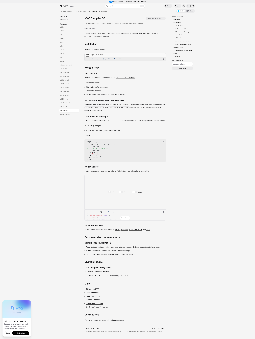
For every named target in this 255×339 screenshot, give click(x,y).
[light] (188, 6)
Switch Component (93, 296)
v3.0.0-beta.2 (64, 95)
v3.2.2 (62, 34)
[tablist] (125, 55)
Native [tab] (190, 11)
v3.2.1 (62, 38)
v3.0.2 (62, 61)
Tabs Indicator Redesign (96, 116)
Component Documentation (97, 243)
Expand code (125, 218)
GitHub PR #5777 (92, 289)
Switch (86, 171)
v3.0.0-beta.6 (64, 80)
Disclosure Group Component (97, 307)
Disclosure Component (94, 303)
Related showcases (93, 225)
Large (140, 192)
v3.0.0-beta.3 (64, 91)
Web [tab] (181, 11)
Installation (90, 44)
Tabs (86, 121)
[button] (73, 6)
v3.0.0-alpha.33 (65, 110)
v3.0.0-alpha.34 (65, 106)
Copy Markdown (155, 18)
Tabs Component (92, 293)
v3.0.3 (62, 57)
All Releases (64, 19)
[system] (193, 6)
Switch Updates (92, 167)
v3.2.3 (62, 31)
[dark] (190, 6)
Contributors (91, 314)
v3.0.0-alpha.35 (65, 103)
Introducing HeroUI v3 (67, 65)
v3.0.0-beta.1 (64, 99)
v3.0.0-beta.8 (64, 72)
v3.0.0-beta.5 (64, 84)
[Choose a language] (183, 6)
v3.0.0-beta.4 (64, 87)
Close (8, 333)
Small (114, 192)
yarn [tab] (97, 55)
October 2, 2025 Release (125, 78)
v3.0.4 (62, 53)
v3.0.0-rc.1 (63, 69)
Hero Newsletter (177, 60)
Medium (127, 192)
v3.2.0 (62, 42)
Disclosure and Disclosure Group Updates (104, 100)
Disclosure (88, 105)
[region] (125, 59)
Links (87, 283)
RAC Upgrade (90, 73)
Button (117, 229)
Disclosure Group (102, 105)
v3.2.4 (62, 27)
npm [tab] (87, 55)
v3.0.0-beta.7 (64, 76)
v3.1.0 (62, 46)
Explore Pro (21, 333)
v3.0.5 (62, 50)
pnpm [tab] (92, 55)
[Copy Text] (163, 59)
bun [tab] (101, 55)
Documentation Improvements (102, 237)
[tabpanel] (125, 59)
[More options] (164, 18)
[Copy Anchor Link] (99, 44)
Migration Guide (93, 261)
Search (126, 6)
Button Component (93, 300)
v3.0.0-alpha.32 (65, 114)
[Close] (29, 302)
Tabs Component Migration (97, 267)
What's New (91, 67)
